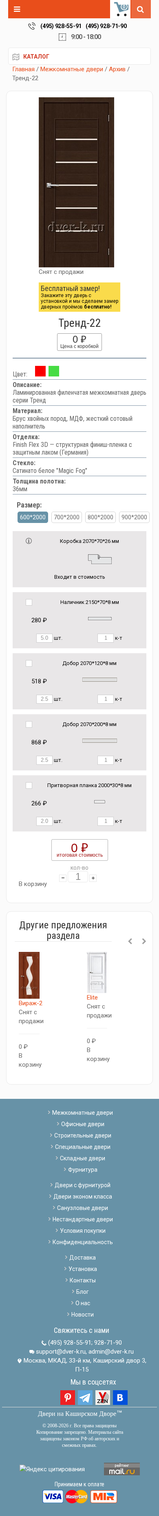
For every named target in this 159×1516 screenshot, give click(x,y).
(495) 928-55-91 (61, 26)
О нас (82, 1303)
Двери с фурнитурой (82, 1185)
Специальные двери (82, 1147)
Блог (82, 1291)
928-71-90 (108, 1342)
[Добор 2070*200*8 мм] (99, 740)
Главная (23, 69)
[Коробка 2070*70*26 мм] (100, 559)
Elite (92, 997)
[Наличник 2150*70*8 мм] (100, 618)
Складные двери (82, 1158)
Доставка (82, 1257)
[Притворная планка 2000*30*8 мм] (99, 801)
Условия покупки (83, 1230)
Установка (82, 1269)
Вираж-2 (30, 1003)
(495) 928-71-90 (106, 26)
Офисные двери (82, 1124)
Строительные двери (82, 1135)
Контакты (83, 1280)
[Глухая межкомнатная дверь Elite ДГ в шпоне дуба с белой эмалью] (97, 972)
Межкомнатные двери (71, 69)
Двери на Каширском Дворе (77, 1413)
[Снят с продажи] (54, 374)
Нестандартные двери (83, 1219)
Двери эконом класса (82, 1196)
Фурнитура (82, 1169)
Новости (82, 1314)
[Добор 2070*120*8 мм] (99, 679)
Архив (117, 69)
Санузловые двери (82, 1208)
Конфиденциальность (83, 1242)
